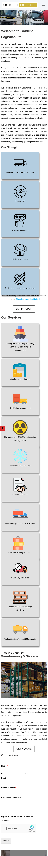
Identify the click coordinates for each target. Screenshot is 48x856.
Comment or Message (11, 797)
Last (26, 773)
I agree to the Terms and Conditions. (17, 817)
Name (4, 766)
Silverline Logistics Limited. (28, 299)
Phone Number (8, 788)
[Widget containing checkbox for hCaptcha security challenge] (18, 828)
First (2, 773)
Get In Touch (24, 309)
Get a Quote (24, 749)
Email (4, 778)
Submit (6, 841)
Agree (6, 820)
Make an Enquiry (14, 653)
